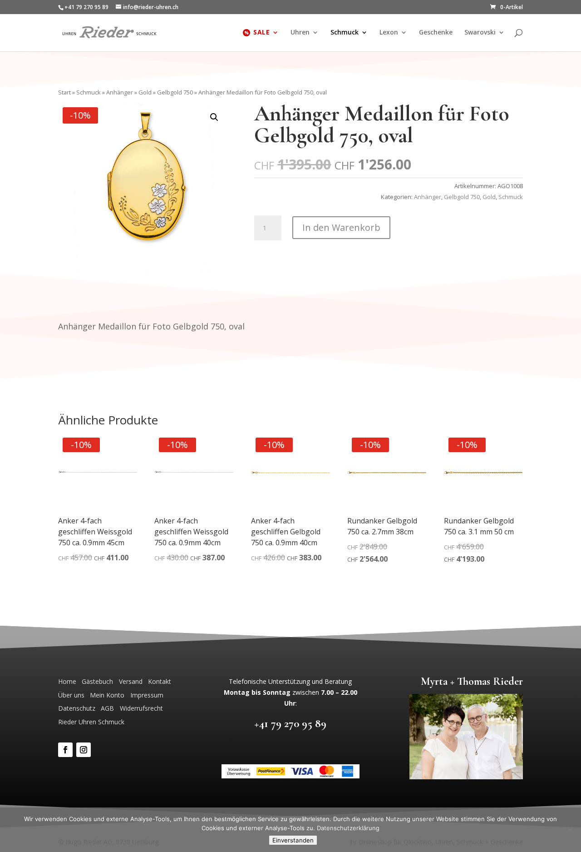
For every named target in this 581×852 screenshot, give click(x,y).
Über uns (71, 695)
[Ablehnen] (569, 829)
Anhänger (119, 92)
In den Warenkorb (341, 227)
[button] (214, 117)
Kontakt (159, 681)
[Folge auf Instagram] (83, 749)
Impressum (146, 695)
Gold (145, 92)
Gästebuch (97, 681)
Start (64, 92)
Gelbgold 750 (175, 92)
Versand (131, 681)
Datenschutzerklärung (348, 828)
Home (67, 681)
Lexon (388, 32)
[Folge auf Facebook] (65, 749)
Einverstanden (293, 840)
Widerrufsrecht (141, 708)
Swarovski (480, 32)
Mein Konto (107, 695)
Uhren (300, 32)
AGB (107, 708)
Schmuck (344, 32)
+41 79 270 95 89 (290, 723)
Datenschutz (76, 708)
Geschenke (436, 32)
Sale (261, 32)
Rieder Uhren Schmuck (91, 721)
